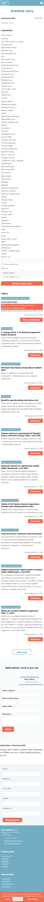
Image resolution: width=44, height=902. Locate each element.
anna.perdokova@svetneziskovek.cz (31, 684)
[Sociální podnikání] (22, 142)
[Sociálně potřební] (22, 205)
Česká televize (6, 396)
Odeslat (8, 729)
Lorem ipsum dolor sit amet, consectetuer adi (15, 298)
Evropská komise (7, 328)
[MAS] (22, 241)
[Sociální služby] (22, 145)
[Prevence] (22, 131)
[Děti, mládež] (22, 176)
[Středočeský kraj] (22, 83)
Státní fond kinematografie (10, 500)
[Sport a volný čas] (22, 154)
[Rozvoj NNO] (22, 137)
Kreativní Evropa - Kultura (10, 530)
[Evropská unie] (22, 44)
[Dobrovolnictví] (22, 101)
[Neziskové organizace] (22, 188)
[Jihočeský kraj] (22, 50)
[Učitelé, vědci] (22, 214)
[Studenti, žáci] (22, 211)
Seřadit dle (4, 268)
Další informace (32, 899)
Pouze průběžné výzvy (12, 277)
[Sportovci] (22, 208)
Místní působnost (6, 35)
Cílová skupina (6, 172)
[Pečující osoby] (22, 199)
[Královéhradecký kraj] (22, 65)
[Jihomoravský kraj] (22, 53)
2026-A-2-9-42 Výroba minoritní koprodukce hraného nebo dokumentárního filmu (20, 505)
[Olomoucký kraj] (22, 74)
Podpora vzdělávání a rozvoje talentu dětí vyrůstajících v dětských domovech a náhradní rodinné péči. (19, 376)
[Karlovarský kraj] (22, 59)
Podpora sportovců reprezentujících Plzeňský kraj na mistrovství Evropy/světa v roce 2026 (20, 434)
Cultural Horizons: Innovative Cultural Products (21, 533)
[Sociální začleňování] (22, 148)
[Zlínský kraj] (22, 94)
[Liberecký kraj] (22, 68)
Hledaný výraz (6, 257)
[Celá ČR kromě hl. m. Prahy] (22, 41)
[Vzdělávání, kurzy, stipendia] (22, 160)
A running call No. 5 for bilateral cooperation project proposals (20, 333)
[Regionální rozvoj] (22, 134)
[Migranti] (22, 185)
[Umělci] (22, 217)
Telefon (6, 798)
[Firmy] (22, 236)
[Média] (22, 113)
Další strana (22, 652)
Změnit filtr (39, 18)
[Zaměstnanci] (22, 223)
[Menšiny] (22, 182)
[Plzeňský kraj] (22, 80)
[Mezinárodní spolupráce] (22, 116)
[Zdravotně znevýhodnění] (22, 226)
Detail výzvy (35, 355)
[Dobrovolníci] (22, 179)
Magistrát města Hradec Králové (11, 462)
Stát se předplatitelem (31, 320)
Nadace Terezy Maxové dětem (11, 364)
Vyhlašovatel (5, 232)
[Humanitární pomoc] (22, 104)
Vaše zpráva (6, 714)
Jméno (5, 769)
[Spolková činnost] (22, 151)
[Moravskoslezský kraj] (22, 71)
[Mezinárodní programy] (22, 244)
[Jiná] (22, 56)
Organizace (7, 808)
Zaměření (4, 98)
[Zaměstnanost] (22, 163)
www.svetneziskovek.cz (12, 843)
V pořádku (17, 899)
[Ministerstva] (22, 247)
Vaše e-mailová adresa (10, 698)
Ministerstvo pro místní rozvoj (11, 607)
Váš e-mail (7, 788)
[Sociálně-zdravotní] (22, 139)
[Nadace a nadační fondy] (22, 250)
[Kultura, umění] (22, 110)
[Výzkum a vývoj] (22, 157)
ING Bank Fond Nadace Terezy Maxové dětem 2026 (21, 368)
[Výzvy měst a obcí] (22, 89)
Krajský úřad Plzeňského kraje (11, 429)
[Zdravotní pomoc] (22, 166)
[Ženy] (22, 229)
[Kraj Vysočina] (22, 62)
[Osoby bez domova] (22, 190)
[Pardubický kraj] (22, 77)
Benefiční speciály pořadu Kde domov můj (19, 400)
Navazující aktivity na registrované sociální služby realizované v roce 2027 (20, 467)
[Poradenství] (22, 128)
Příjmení (6, 779)
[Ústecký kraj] (22, 86)
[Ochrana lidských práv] (22, 122)
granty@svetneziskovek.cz (13, 841)
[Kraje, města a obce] (22, 239)
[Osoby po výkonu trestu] (22, 193)
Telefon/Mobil (7, 706)
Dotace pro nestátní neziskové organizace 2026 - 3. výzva (19, 611)
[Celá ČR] (22, 38)
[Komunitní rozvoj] (22, 107)
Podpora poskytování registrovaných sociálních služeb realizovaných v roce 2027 (21, 570)
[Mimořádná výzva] (22, 119)
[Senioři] (22, 202)
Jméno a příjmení (8, 690)
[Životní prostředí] (22, 169)
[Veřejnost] (22, 220)
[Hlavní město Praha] (22, 47)
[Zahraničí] (22, 91)
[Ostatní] (22, 125)
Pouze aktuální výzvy (11, 264)
